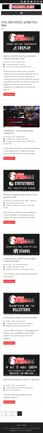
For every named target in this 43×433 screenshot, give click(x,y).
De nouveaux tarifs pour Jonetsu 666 (20, 318)
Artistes (8, 205)
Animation (9, 141)
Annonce (9, 390)
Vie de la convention (26, 323)
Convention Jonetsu (12, 64)
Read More (8, 94)
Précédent (3, 413)
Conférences (10, 139)
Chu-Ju (10, 265)
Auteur (23, 141)
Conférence (30, 141)
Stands (22, 203)
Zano (9, 62)
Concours (9, 67)
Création (14, 205)
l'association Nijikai (14, 428)
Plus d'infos (9, 158)
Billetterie (9, 326)
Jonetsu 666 (27, 67)
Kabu (9, 137)
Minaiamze (14, 430)
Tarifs (28, 326)
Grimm (32, 428)
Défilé (21, 67)
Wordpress (29, 430)
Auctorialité (17, 141)
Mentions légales (21, 425)
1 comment (32, 201)
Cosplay (22, 64)
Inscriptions (22, 205)
